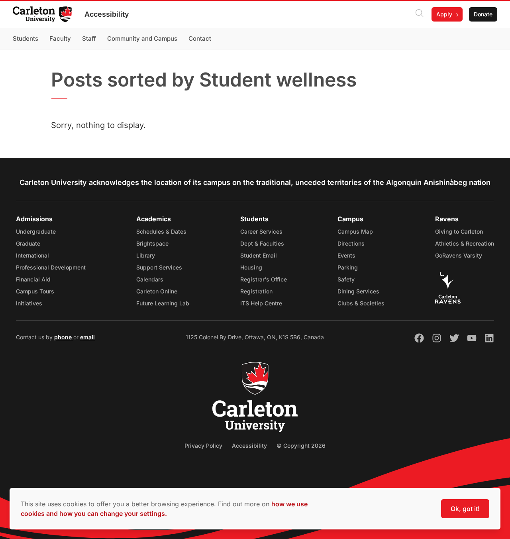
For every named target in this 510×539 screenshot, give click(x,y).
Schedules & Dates (161, 231)
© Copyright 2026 (301, 445)
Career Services (261, 231)
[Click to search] (420, 14)
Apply (444, 14)
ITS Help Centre (261, 303)
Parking (347, 267)
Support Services (159, 267)
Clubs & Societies (360, 303)
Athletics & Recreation (464, 243)
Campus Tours (35, 291)
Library (145, 255)
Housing (251, 267)
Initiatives (29, 303)
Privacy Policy (203, 445)
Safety (346, 279)
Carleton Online (156, 291)
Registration (256, 291)
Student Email (258, 255)
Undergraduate (36, 231)
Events (346, 255)
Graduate (28, 243)
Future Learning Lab (162, 303)
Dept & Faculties (262, 243)
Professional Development (51, 267)
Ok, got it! (465, 509)
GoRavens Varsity (458, 255)
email (87, 337)
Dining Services (358, 291)
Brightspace (152, 243)
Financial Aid (33, 279)
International (32, 255)
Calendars (149, 279)
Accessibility (106, 14)
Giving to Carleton (459, 231)
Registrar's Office (263, 279)
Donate (483, 14)
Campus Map (355, 231)
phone (63, 337)
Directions (351, 243)
